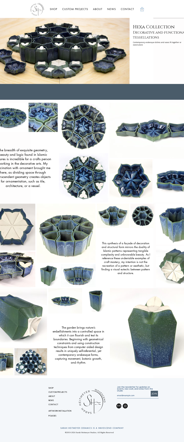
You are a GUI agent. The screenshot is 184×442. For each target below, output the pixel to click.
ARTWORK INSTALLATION (57, 410)
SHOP (51, 387)
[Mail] (118, 406)
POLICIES (52, 415)
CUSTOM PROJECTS (57, 392)
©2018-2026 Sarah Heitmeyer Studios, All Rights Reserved (89, 432)
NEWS (51, 400)
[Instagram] (125, 406)
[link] (142, 9)
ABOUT (51, 396)
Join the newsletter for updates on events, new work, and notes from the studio (135, 389)
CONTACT (53, 404)
